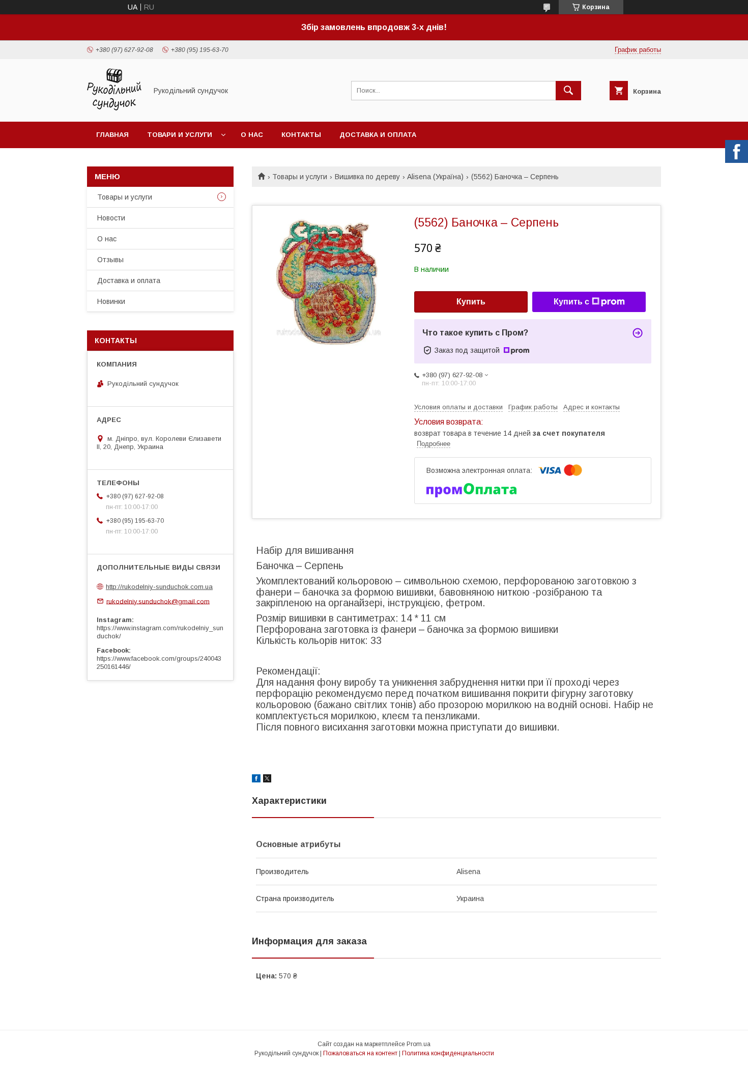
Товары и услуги (299, 177)
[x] (267, 780)
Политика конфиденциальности (448, 1053)
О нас (252, 134)
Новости (111, 218)
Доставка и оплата (377, 134)
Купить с (571, 301)
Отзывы (110, 260)
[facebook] (256, 780)
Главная (112, 134)
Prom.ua (418, 1044)
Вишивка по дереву (367, 177)
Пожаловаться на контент (360, 1053)
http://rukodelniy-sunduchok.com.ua (159, 587)
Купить (470, 301)
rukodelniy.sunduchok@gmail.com (158, 601)
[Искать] (568, 90)
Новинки (111, 301)
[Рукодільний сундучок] (114, 108)
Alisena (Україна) (435, 177)
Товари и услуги (179, 134)
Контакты (301, 134)
